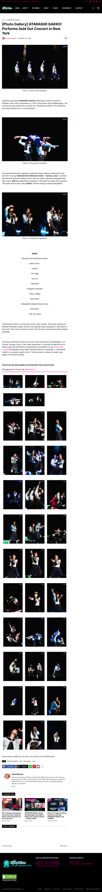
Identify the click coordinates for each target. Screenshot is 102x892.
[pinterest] (99, 1)
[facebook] (93, 1)
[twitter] (12, 787)
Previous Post (7, 846)
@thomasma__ (31, 369)
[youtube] (90, 1)
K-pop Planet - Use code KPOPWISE (47, 862)
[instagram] (87, 1)
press (34, 761)
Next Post (63, 846)
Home (3, 1)
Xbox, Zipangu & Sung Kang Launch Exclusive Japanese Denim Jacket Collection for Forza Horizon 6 (11, 815)
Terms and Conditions (93, 889)
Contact (78, 8)
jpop (21, 761)
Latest (24, 8)
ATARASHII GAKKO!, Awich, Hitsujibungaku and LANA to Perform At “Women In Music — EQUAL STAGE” (34, 815)
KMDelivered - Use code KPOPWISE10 (48, 864)
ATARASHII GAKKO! (13, 20)
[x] (84, 1)
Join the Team (26, 1)
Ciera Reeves (17, 774)
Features (35, 8)
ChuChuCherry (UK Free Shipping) (47, 866)
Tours (55, 8)
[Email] (38, 766)
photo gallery (27, 761)
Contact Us (17, 1)
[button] (93, 8)
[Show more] (42, 766)
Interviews (66, 8)
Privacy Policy (78, 889)
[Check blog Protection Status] (9, 881)
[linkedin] (96, 1)
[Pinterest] (34, 766)
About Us (9, 1)
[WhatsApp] (30, 766)
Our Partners (35, 1)
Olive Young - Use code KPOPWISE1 (81, 864)
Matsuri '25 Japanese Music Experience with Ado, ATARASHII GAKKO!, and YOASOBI (56, 815)
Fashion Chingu (74, 862)
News (46, 8)
